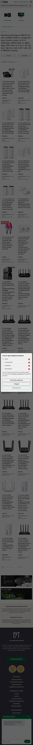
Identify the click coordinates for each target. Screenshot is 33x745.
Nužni (6, 359)
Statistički (8, 365)
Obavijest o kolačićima (18, 374)
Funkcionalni (8, 362)
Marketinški (8, 369)
